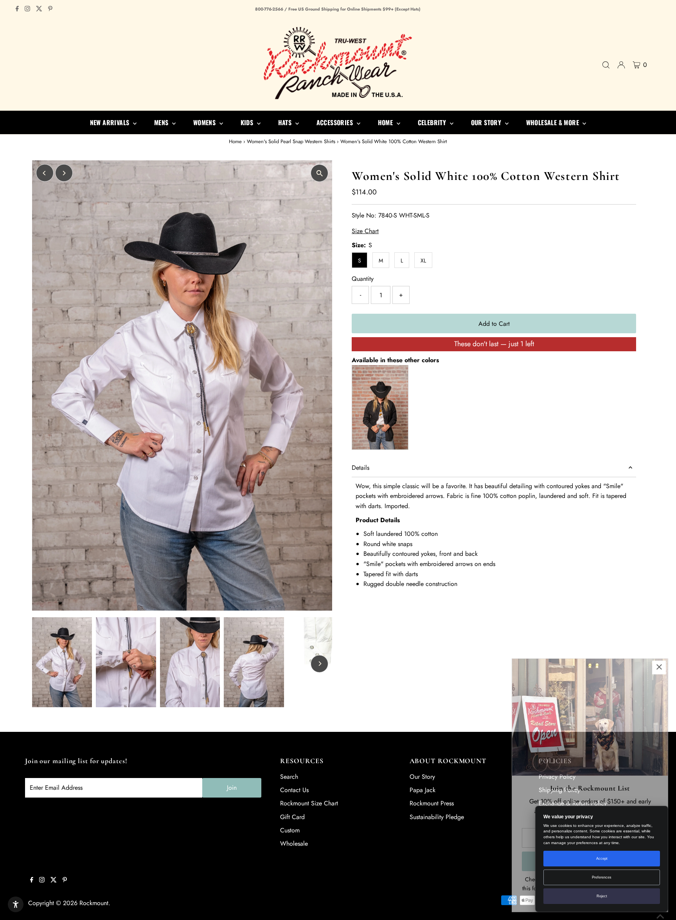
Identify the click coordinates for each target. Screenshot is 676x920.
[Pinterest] (50, 9)
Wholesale (294, 843)
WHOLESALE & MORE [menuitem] (553, 122)
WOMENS (205, 122)
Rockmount (93, 902)
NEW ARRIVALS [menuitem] (110, 122)
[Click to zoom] (319, 173)
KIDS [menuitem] (248, 122)
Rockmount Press (432, 803)
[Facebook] (17, 9)
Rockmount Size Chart (309, 803)
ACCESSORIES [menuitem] (335, 122)
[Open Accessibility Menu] (15, 904)
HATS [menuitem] (285, 122)
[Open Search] (606, 64)
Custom (290, 830)
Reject (602, 896)
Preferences (601, 877)
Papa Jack (422, 789)
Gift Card (292, 816)
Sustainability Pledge (437, 816)
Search (289, 776)
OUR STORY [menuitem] (487, 122)
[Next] (64, 173)
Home (235, 141)
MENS (162, 122)
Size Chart (365, 231)
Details (360, 467)
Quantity (363, 278)
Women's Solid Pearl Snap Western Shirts (291, 141)
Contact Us (294, 789)
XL (423, 260)
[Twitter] (39, 9)
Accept (602, 859)
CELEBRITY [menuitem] (433, 122)
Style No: (364, 215)
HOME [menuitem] (386, 122)
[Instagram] (27, 9)
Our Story (422, 776)
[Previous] (45, 173)
